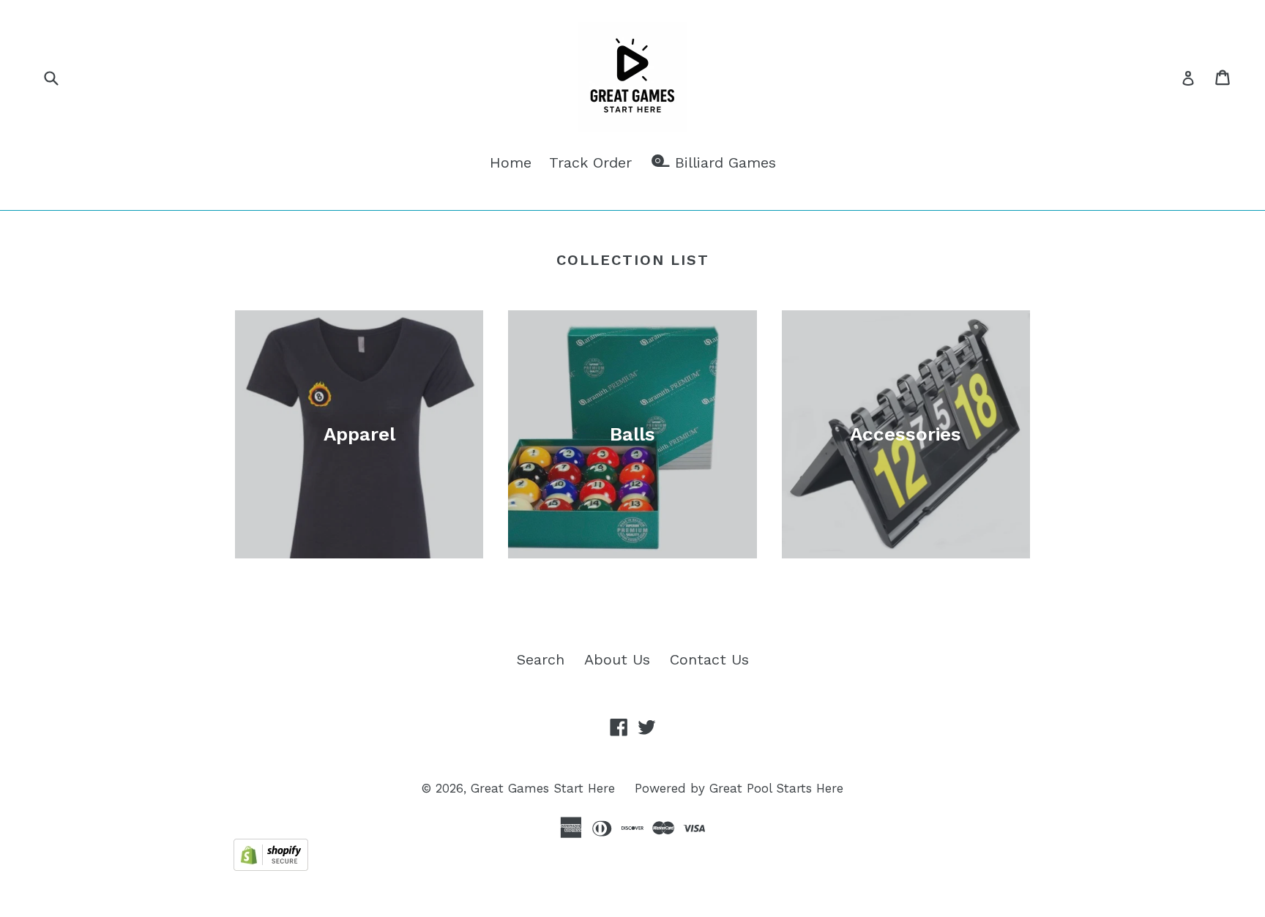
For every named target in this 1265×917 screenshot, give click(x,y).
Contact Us (709, 659)
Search (540, 659)
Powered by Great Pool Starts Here (739, 788)
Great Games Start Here (543, 788)
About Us (617, 659)
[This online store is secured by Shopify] (271, 866)
